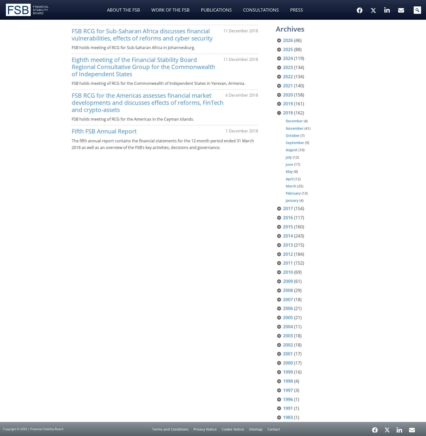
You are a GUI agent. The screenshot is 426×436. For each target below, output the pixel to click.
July (289, 157)
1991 (288, 408)
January (292, 200)
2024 (288, 58)
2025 (288, 49)
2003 (288, 336)
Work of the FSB (170, 10)
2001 (288, 354)
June (289, 164)
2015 (288, 227)
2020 (288, 95)
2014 (288, 236)
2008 (288, 290)
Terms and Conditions (170, 429)
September (295, 142)
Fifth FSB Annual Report (104, 131)
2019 (288, 104)
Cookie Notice (233, 429)
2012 (288, 254)
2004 (288, 326)
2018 (288, 113)
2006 (288, 308)
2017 (288, 208)
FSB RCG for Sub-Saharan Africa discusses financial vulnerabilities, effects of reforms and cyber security (142, 34)
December (294, 121)
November (294, 128)
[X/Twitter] (374, 2)
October (293, 135)
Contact (273, 429)
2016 (288, 217)
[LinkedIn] (399, 428)
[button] (417, 10)
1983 (288, 417)
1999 (288, 372)
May (289, 171)
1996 (288, 399)
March (291, 186)
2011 (288, 263)
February (293, 193)
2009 (288, 281)
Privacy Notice (205, 429)
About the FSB (123, 10)
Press (296, 10)
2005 (288, 317)
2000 (288, 363)
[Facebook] (375, 428)
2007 (288, 299)
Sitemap (256, 429)
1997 (288, 390)
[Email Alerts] (412, 429)
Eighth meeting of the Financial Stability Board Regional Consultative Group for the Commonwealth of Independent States (143, 66)
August (292, 149)
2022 (288, 76)
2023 (288, 67)
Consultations (261, 10)
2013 (288, 245)
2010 (288, 272)
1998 (288, 381)
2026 (288, 40)
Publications (216, 10)
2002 (288, 345)
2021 (288, 86)
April (290, 179)
